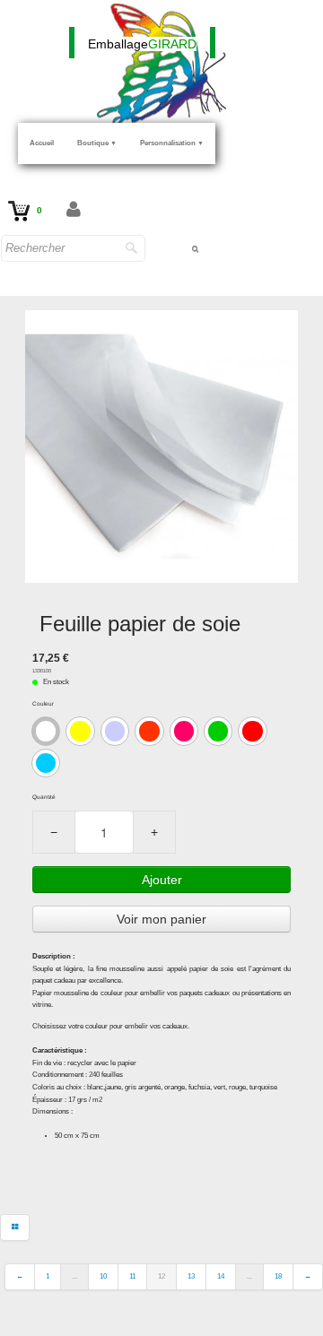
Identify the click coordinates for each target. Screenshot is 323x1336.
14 (220, 1276)
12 (161, 1276)
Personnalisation (172, 143)
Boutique (97, 143)
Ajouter (162, 879)
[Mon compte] (73, 210)
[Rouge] (252, 730)
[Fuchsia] (183, 730)
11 (132, 1276)
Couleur (43, 703)
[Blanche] (45, 730)
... (74, 1276)
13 (191, 1276)
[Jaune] (79, 730)
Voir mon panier (161, 919)
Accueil (42, 143)
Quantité (44, 797)
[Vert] (218, 730)
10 (103, 1276)
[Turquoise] (45, 763)
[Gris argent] (114, 730)
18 (278, 1276)
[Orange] (148, 730)
